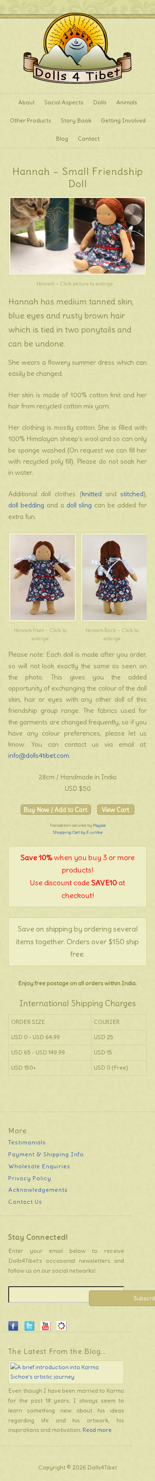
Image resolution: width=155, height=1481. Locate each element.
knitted (92, 494)
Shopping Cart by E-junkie (77, 832)
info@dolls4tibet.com (38, 755)
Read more (97, 1430)
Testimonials (27, 1142)
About (24, 102)
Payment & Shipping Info (46, 1154)
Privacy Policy (29, 1178)
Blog (62, 138)
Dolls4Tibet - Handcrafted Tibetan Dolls (77, 46)
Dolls (98, 102)
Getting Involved (121, 120)
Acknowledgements (38, 1189)
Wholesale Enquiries (39, 1166)
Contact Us (25, 1201)
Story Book (76, 120)
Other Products (28, 120)
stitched (131, 494)
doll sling (79, 505)
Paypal (99, 825)
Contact (89, 138)
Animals (124, 102)
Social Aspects (63, 102)
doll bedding (26, 505)
